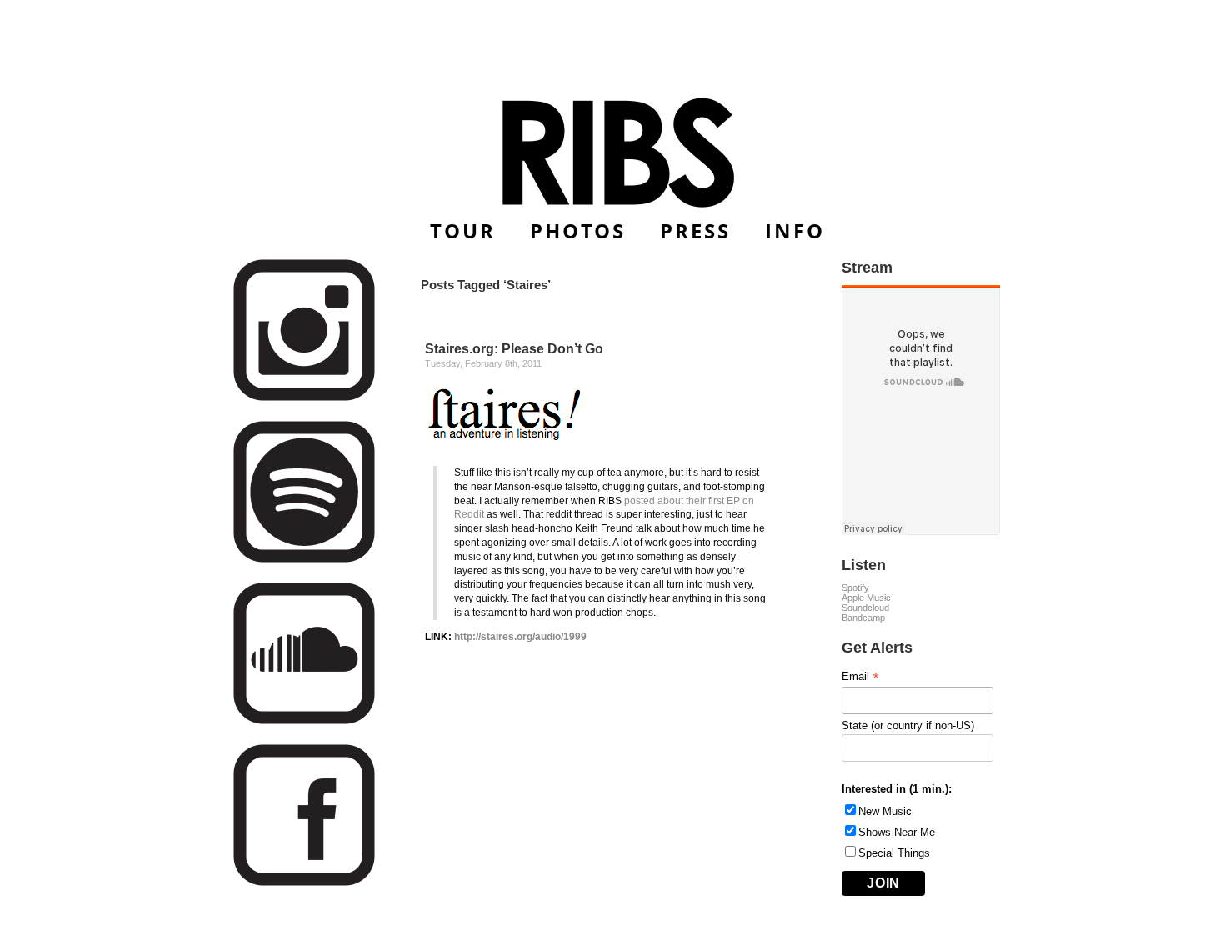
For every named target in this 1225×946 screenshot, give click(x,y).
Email (860, 676)
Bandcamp (863, 618)
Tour (463, 230)
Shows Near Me (896, 832)
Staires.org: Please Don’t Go (514, 349)
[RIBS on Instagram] (304, 398)
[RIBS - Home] (613, 152)
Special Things (894, 853)
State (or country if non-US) (908, 725)
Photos (578, 230)
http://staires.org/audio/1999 (520, 637)
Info (795, 230)
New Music (885, 811)
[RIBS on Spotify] (304, 559)
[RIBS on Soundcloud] (304, 721)
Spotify (855, 588)
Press (695, 230)
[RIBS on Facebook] (304, 883)
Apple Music (866, 598)
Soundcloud (865, 608)
